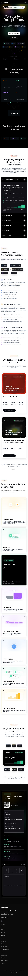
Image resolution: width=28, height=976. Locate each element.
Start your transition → (14, 33)
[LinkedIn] (14, 921)
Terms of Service (5, 949)
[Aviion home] (4, 2)
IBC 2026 (3, 957)
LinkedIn (3, 963)
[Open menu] (25, 2)
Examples (3, 935)
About (2, 943)
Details (23, 864)
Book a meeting (4, 960)
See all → (14, 469)
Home (2, 927)
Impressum (3, 952)
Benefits (3, 932)
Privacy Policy (4, 946)
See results (14, 37)
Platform (3, 929)
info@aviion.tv (4, 917)
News (2, 937)
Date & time (6, 864)
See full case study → (9, 410)
